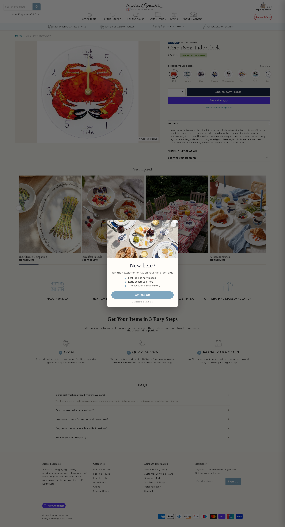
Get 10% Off (142, 294)
